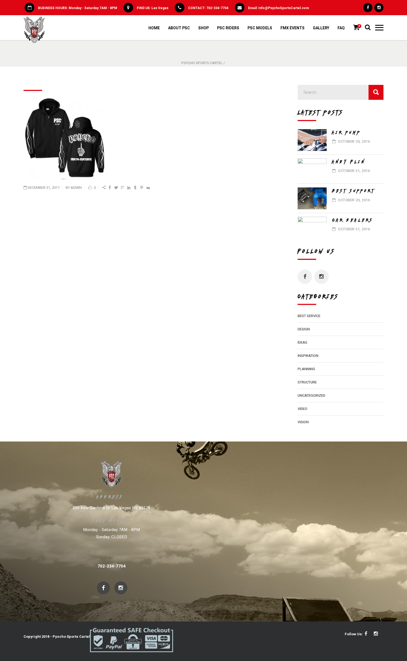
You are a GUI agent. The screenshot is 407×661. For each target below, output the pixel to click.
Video (302, 408)
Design (304, 329)
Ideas (302, 342)
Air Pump (346, 132)
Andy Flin (349, 162)
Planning (306, 369)
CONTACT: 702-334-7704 (208, 8)
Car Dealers (352, 220)
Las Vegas (159, 8)
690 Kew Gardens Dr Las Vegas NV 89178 (111, 508)
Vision (303, 422)
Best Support (353, 191)
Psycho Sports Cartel (202, 63)
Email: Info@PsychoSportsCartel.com (278, 8)
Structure (307, 382)
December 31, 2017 (44, 187)
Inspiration (308, 355)
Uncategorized (311, 395)
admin (76, 187)
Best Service (309, 315)
